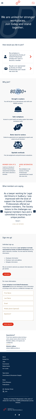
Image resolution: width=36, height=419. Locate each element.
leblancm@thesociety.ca (13, 348)
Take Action (6, 373)
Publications (6, 384)
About (4, 357)
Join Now (7, 274)
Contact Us (6, 359)
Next (34, 211)
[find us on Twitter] (19, 415)
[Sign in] (33, 2)
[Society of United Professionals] (20, 2)
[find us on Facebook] (15, 415)
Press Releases (7, 382)
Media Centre (6, 366)
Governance (6, 364)
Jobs (4, 361)
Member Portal (9, 389)
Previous (1, 211)
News (4, 380)
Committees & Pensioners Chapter (12, 375)
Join (6, 391)
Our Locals (5, 368)
